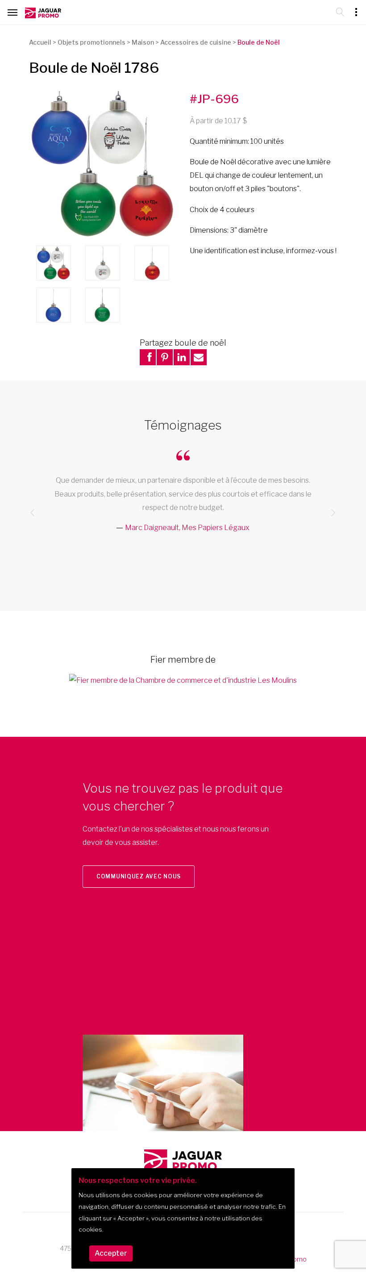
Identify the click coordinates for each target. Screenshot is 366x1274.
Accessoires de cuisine (195, 42)
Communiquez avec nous (138, 876)
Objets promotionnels (91, 42)
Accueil (40, 42)
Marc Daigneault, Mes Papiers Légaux (187, 527)
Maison (143, 42)
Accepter (111, 1253)
